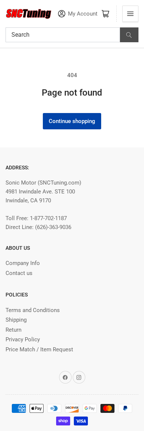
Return (13, 329)
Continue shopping (72, 121)
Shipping (16, 319)
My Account (82, 13)
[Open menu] (130, 14)
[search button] (129, 34)
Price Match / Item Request (39, 349)
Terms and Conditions (33, 310)
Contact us (19, 273)
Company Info (23, 263)
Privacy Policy (23, 339)
